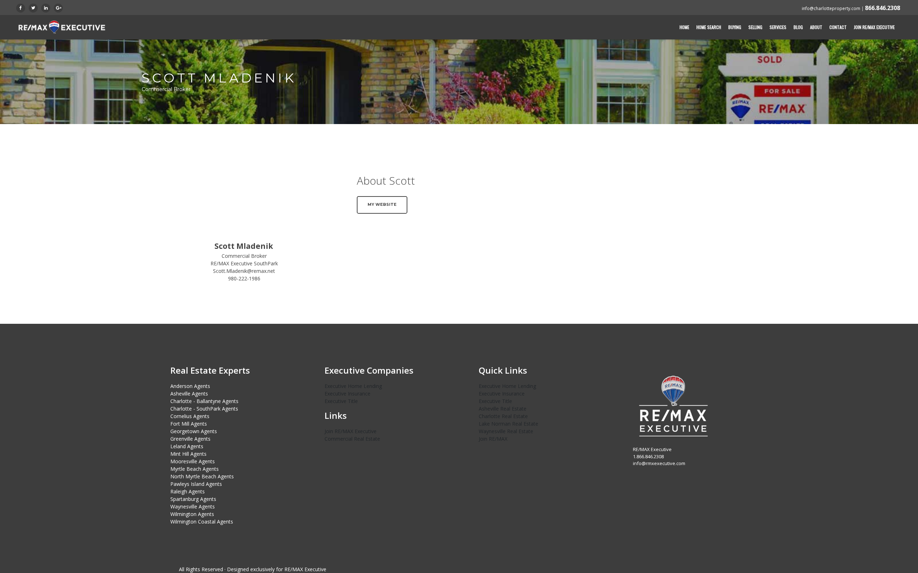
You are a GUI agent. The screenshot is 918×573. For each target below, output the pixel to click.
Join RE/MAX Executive (874, 27)
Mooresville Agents (192, 461)
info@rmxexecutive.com (659, 463)
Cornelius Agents (189, 416)
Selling (755, 27)
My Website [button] (382, 204)
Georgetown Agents (193, 431)
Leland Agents (186, 446)
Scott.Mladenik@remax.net (244, 270)
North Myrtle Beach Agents (202, 476)
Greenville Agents (190, 438)
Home (684, 27)
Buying (734, 27)
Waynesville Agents (192, 506)
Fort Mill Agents (188, 423)
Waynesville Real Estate (506, 431)
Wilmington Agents (192, 514)
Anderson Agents (190, 386)
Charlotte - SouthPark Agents (204, 408)
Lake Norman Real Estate (508, 423)
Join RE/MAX (493, 438)
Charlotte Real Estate (503, 416)
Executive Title (341, 401)
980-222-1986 (244, 278)
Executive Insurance (347, 393)
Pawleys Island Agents (196, 483)
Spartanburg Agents (193, 499)
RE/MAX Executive (305, 569)
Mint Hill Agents (188, 453)
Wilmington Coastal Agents (201, 521)
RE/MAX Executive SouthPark (244, 263)
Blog (798, 27)
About (816, 27)
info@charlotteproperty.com (831, 8)
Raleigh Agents (187, 491)
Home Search (708, 27)
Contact (838, 27)
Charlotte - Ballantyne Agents (204, 401)
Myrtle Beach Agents (194, 468)
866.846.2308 (882, 8)
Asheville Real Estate (502, 408)
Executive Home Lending (353, 386)
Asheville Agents (189, 393)
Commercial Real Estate (352, 438)
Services (778, 27)
